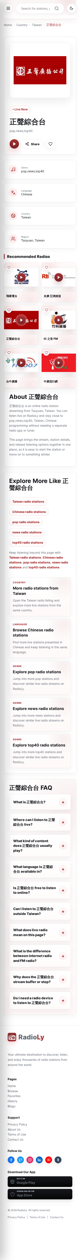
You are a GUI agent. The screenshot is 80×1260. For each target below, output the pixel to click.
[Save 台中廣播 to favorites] (9, 353)
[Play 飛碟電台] (21, 277)
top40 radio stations (27, 542)
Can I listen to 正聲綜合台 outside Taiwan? (33, 911)
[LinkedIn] (39, 1159)
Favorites (14, 1096)
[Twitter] (20, 1159)
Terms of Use (17, 1134)
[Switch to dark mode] (71, 8)
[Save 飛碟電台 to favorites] (9, 267)
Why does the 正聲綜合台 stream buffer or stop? (33, 979)
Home (8, 25)
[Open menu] (8, 8)
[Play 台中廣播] (21, 363)
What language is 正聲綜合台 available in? (33, 869)
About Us (14, 1129)
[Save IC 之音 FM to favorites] (46, 310)
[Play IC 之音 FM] (58, 320)
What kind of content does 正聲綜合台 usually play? (32, 846)
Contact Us (15, 1139)
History (12, 1101)
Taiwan (37, 25)
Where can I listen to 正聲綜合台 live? (34, 822)
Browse (13, 1091)
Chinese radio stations (29, 512)
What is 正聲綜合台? (29, 802)
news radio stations (27, 532)
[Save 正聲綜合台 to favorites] (50, 144)
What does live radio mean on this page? (30, 932)
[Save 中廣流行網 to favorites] (46, 353)
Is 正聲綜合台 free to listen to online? (34, 890)
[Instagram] (29, 1159)
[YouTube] (48, 1159)
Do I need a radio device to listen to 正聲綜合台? (33, 1000)
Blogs (11, 1106)
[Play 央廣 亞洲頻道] (58, 277)
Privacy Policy (17, 1124)
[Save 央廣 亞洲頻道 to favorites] (46, 267)
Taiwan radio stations (28, 501)
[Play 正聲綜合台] (14, 144)
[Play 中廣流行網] (58, 363)
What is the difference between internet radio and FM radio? (32, 956)
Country (22, 25)
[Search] (56, 8)
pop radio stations (25, 522)
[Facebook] (11, 1159)
